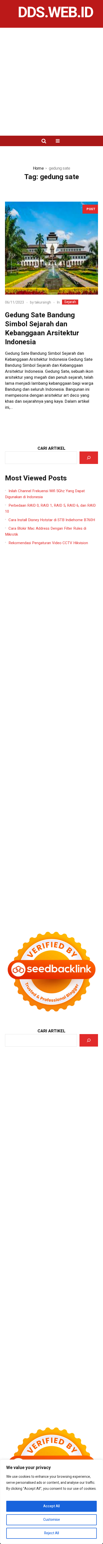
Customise (51, 1519)
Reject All (51, 1533)
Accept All (51, 1506)
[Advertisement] (51, 81)
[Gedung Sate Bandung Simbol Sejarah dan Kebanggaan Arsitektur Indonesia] (51, 248)
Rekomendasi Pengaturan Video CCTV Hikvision (48, 543)
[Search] (89, 457)
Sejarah (70, 302)
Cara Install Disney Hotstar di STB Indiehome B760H (51, 520)
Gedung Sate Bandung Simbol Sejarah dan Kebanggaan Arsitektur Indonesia (42, 328)
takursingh (42, 302)
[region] (51, 1502)
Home (38, 168)
